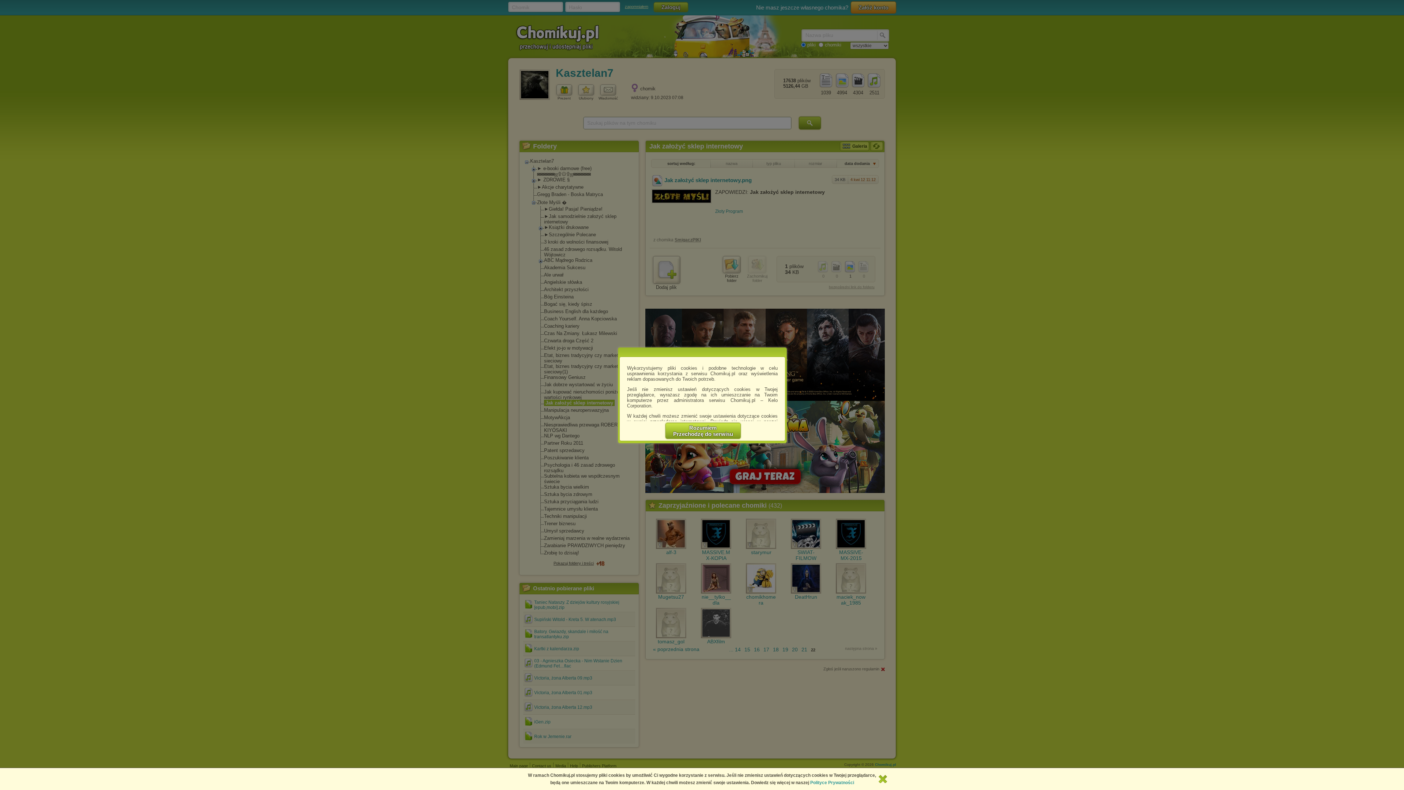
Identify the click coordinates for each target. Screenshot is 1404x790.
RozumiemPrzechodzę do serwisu (703, 431)
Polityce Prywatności (832, 782)
